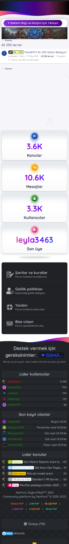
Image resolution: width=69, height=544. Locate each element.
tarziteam (13, 56)
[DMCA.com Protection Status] (14, 535)
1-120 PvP (34, 509)
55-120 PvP (51, 503)
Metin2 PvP (17, 503)
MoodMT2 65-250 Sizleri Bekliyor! (40, 52)
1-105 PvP (17, 509)
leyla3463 (34, 240)
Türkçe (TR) (36, 524)
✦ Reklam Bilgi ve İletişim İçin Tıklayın (31, 23)
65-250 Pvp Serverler (29, 60)
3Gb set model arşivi (33, 473)
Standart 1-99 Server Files (38, 479)
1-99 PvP (34, 503)
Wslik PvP (51, 509)
